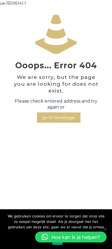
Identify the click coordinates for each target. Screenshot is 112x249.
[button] (71, 237)
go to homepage (58, 117)
